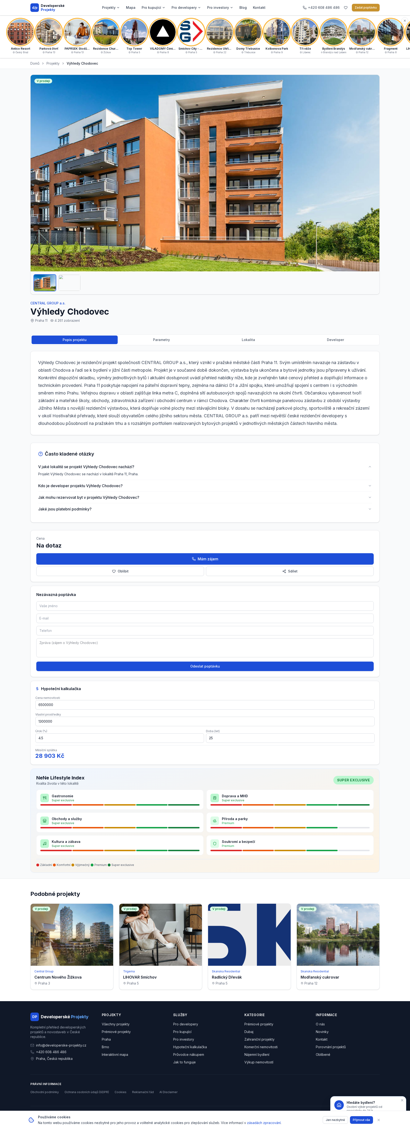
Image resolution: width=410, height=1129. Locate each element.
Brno (105, 1047)
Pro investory (218, 7)
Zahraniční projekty (259, 1039)
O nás (320, 1024)
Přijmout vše (361, 1120)
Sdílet (293, 571)
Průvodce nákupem (188, 1054)
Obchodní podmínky (44, 1092)
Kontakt (259, 7)
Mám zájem (208, 559)
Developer (335, 340)
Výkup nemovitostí (258, 1062)
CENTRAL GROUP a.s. (47, 303)
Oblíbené (323, 1054)
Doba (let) (213, 731)
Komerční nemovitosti (261, 1047)
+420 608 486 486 (51, 1052)
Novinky (322, 1032)
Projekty (109, 7)
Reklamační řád (143, 1092)
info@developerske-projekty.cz (61, 1045)
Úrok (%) (41, 731)
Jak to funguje (184, 1062)
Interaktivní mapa (115, 1054)
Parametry (161, 340)
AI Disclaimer (168, 1092)
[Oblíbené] (345, 7)
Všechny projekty (116, 1024)
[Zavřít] (379, 1120)
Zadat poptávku (366, 7)
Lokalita (248, 340)
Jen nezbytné (335, 1120)
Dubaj (248, 1032)
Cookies (120, 1092)
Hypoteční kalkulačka (190, 1047)
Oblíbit (123, 571)
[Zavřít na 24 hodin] (402, 1100)
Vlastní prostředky (48, 714)
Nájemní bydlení (256, 1054)
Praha (106, 1039)
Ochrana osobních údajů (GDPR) (87, 1092)
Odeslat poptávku (205, 666)
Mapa (130, 7)
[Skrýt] (404, 20)
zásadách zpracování (264, 1123)
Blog (243, 7)
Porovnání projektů (331, 1047)
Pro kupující (151, 7)
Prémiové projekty (116, 1032)
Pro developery (184, 7)
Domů (34, 63)
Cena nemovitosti (47, 698)
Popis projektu (75, 340)
